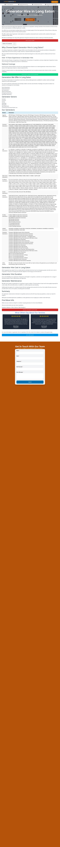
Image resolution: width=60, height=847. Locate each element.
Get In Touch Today (30, 40)
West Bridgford (22, 307)
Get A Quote (30, 19)
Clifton (12, 307)
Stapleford (4, 307)
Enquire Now (30, 338)
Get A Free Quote (30, 335)
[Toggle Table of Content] (13, 44)
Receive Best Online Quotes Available (30, 74)
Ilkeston (16, 307)
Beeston (9, 307)
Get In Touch (54, 1)
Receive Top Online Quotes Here (30, 309)
